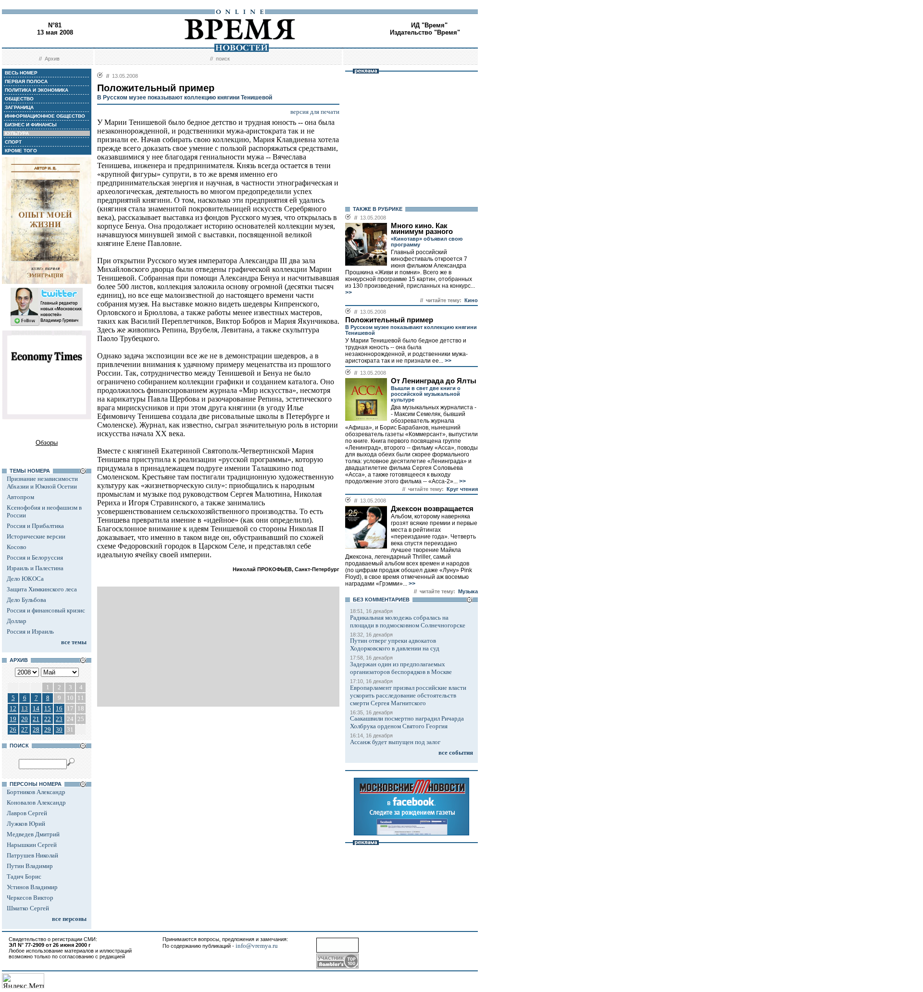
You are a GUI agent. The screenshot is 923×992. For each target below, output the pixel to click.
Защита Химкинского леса (42, 589)
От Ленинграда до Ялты (433, 381)
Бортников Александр (36, 792)
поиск (223, 58)
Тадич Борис (24, 876)
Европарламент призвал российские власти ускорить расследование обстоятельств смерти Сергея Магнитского (408, 695)
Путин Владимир (30, 866)
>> (348, 292)
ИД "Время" (429, 25)
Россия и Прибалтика (35, 525)
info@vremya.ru (257, 945)
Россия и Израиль (30, 631)
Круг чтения (462, 489)
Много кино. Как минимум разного (422, 228)
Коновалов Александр (36, 802)
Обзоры (47, 442)
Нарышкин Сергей (32, 844)
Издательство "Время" (425, 32)
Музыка (468, 591)
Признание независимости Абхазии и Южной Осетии (42, 482)
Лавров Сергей (27, 813)
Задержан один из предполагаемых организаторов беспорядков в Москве (401, 668)
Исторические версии (36, 536)
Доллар (16, 621)
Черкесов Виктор (30, 897)
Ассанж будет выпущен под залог (395, 742)
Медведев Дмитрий (33, 834)
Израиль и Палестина (35, 568)
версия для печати (314, 111)
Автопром (20, 497)
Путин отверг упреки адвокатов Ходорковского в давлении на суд (394, 644)
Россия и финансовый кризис (46, 610)
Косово (16, 547)
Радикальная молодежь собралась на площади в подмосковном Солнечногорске (407, 621)
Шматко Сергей (28, 908)
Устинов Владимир (32, 887)
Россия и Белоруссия (35, 557)
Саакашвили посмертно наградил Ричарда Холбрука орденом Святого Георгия (407, 722)
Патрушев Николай (32, 855)
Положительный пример (389, 320)
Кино (471, 300)
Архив (52, 58)
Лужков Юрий (26, 823)
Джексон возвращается (432, 509)
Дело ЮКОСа (25, 578)
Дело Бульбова (26, 599)
